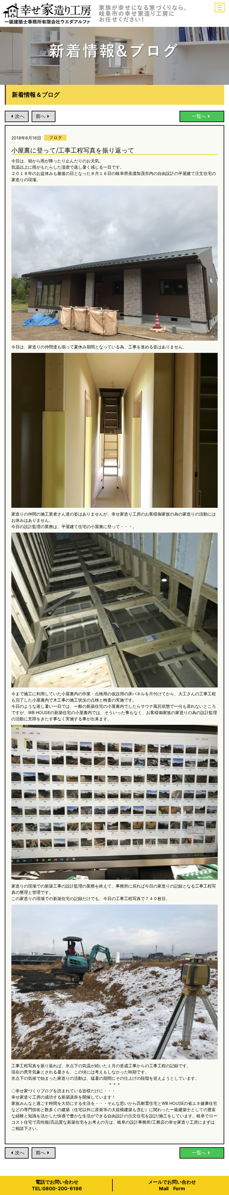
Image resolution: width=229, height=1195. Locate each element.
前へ (40, 116)
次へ (19, 116)
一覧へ (199, 116)
